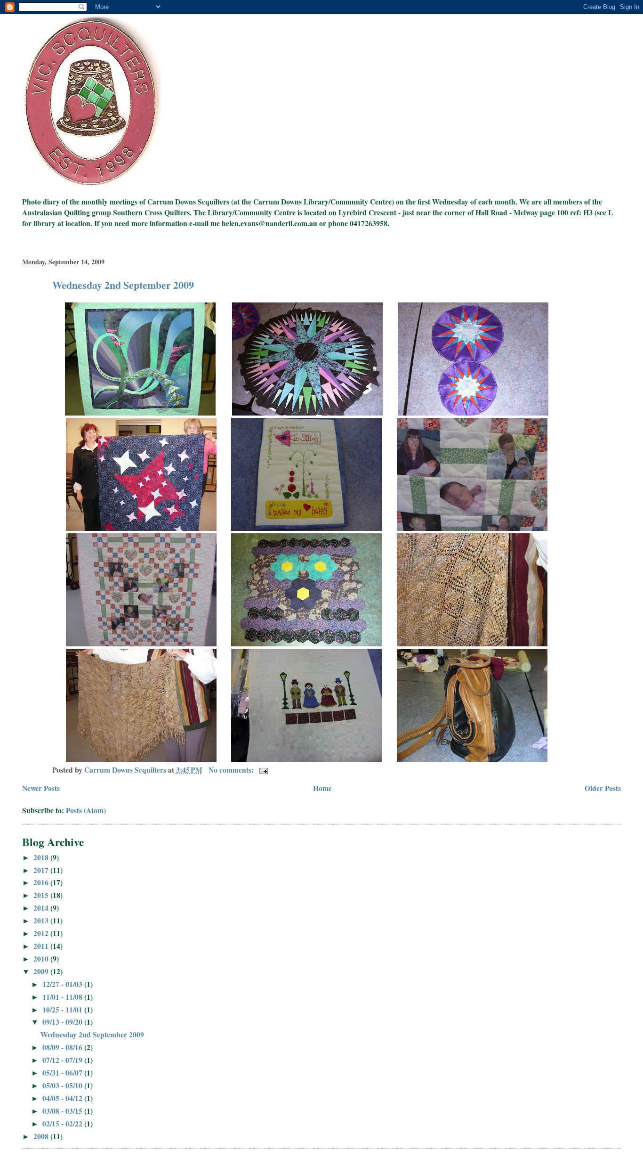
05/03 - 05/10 (63, 1085)
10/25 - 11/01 (63, 1009)
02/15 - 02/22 (63, 1123)
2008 (41, 1136)
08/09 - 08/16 (63, 1047)
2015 (41, 894)
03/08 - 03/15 (63, 1110)
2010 (41, 958)
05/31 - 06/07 (63, 1072)
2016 (41, 882)
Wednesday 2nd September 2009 (123, 284)
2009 (41, 971)
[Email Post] (263, 769)
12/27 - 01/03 (63, 984)
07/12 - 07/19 (63, 1059)
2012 (41, 933)
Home (322, 788)
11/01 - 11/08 (63, 996)
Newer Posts (41, 788)
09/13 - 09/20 (63, 1021)
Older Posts (603, 788)
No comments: (232, 769)
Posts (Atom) (86, 810)
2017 (41, 869)
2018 (41, 857)
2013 (41, 920)
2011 (41, 945)
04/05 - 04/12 (63, 1098)
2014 (41, 907)
